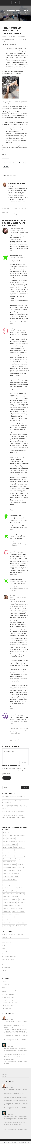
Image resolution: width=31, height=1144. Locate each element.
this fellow (19, 57)
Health (16, 876)
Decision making (20, 856)
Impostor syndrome (8, 885)
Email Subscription (11, 766)
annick (12, 714)
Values (13, 920)
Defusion (5, 858)
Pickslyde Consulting (7, 1000)
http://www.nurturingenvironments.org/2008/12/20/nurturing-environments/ (19, 543)
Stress (5, 914)
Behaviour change (6, 937)
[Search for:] (15, 787)
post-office (18, 905)
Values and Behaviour (9, 922)
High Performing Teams (9, 879)
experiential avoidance (9, 867)
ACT (4, 838)
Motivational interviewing (10, 899)
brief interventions (8, 850)
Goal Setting (12, 870)
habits (19, 870)
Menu (16, 2)
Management (6, 890)
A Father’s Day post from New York (13, 1056)
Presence (5, 908)
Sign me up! (7, 778)
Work (13, 925)
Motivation (15, 896)
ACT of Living (5, 987)
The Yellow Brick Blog (7, 1005)
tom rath (17, 917)
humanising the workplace (10, 882)
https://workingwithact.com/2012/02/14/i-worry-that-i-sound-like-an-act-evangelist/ (19, 679)
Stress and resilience (7, 964)
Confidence (15, 853)
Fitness (4, 945)
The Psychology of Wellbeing (9, 1002)
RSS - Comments (6, 1076)
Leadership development (10, 888)
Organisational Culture (9, 902)
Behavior (14, 844)
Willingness (6, 925)
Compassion (6, 853)
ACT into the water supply (10, 841)
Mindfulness (6, 896)
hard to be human (8, 876)
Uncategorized (6, 967)
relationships (6, 911)
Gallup (5, 870)
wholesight (13, 329)
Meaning (14, 890)
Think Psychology (6, 1008)
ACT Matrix (22, 841)
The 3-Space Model (9, 1059)
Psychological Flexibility (8, 959)
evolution (20, 864)
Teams (10, 914)
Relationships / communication (10, 962)
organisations (21, 902)
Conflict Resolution (8, 856)
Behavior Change (7, 847)
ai (3, 844)
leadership (19, 885)
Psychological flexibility (16, 908)
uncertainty (6, 920)
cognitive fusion (19, 850)
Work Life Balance (11, 175)
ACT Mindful (5, 981)
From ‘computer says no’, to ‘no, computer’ (13, 811)
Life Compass (22, 888)
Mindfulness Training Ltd (8, 997)
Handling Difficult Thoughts (11, 873)
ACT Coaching (11, 838)
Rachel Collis (22, 36)
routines (22, 911)
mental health (20, 893)
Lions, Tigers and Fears (8, 994)
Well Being (20, 922)
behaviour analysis (19, 847)
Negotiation (22, 899)
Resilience (15, 911)
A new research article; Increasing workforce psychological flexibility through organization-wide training (14, 807)
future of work (21, 867)
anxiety (8, 844)
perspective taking (8, 905)
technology (17, 914)
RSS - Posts (5, 1074)
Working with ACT (15, 10)
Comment (23, 762)
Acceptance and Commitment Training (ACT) (13, 934)
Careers (4, 940)
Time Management (8, 917)
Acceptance (6, 832)
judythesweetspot (15, 228)
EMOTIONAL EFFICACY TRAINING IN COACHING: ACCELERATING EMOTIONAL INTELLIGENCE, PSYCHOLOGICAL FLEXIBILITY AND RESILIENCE (13, 815)
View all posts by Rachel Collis (16, 201)
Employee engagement (9, 864)
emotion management (9, 861)
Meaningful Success (8, 893)
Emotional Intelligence (16, 858)
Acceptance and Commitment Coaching (14, 835)
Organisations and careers (9, 956)
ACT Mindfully (5, 984)
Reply (11, 250)
